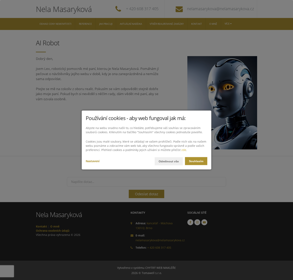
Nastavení (92, 161)
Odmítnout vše (169, 161)
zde (183, 150)
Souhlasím (196, 161)
